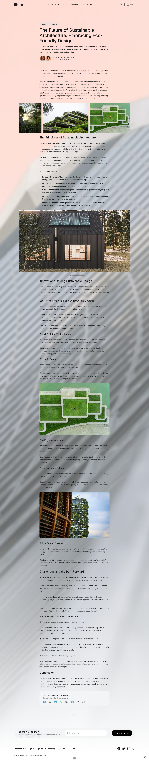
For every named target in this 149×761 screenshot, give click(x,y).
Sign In (31, 749)
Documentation (72, 4)
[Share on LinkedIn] (55, 702)
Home (50, 4)
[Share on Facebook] (44, 702)
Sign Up (39, 749)
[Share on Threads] (66, 702)
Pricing (89, 4)
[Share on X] (49, 702)
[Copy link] (83, 702)
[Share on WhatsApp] (61, 702)
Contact (98, 4)
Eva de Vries (59, 57)
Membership (50, 749)
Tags (83, 4)
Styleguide (59, 4)
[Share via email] (77, 702)
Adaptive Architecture (49, 24)
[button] (121, 4)
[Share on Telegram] (72, 702)
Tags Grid (61, 749)
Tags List (71, 749)
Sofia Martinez (69, 57)
